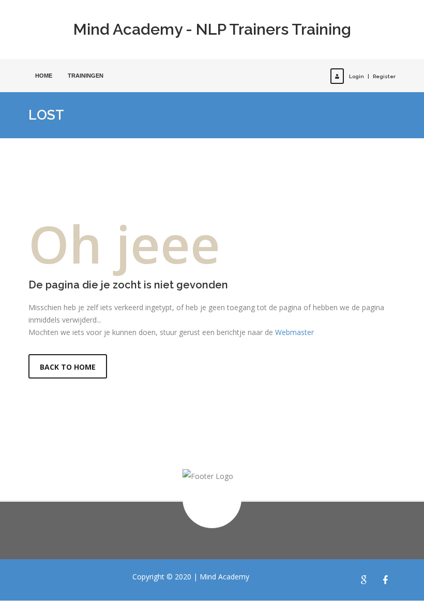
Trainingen (85, 75)
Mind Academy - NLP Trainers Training (212, 29)
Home (43, 75)
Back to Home (68, 367)
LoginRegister (372, 76)
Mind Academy (224, 576)
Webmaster (294, 332)
